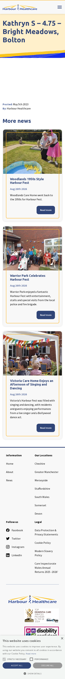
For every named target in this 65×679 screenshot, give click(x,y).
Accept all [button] (17, 665)
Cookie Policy (43, 542)
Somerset (40, 505)
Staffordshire (42, 488)
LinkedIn (17, 555)
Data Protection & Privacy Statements (46, 532)
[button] (32, 673)
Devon (38, 513)
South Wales (42, 497)
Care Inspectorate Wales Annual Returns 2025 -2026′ (46, 568)
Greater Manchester (46, 472)
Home (9, 463)
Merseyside (41, 480)
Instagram (18, 547)
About (9, 472)
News (9, 480)
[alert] (32, 657)
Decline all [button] (47, 665)
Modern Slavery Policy (44, 553)
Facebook (17, 530)
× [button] (62, 638)
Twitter (16, 538)
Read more (45, 210)
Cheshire (40, 463)
